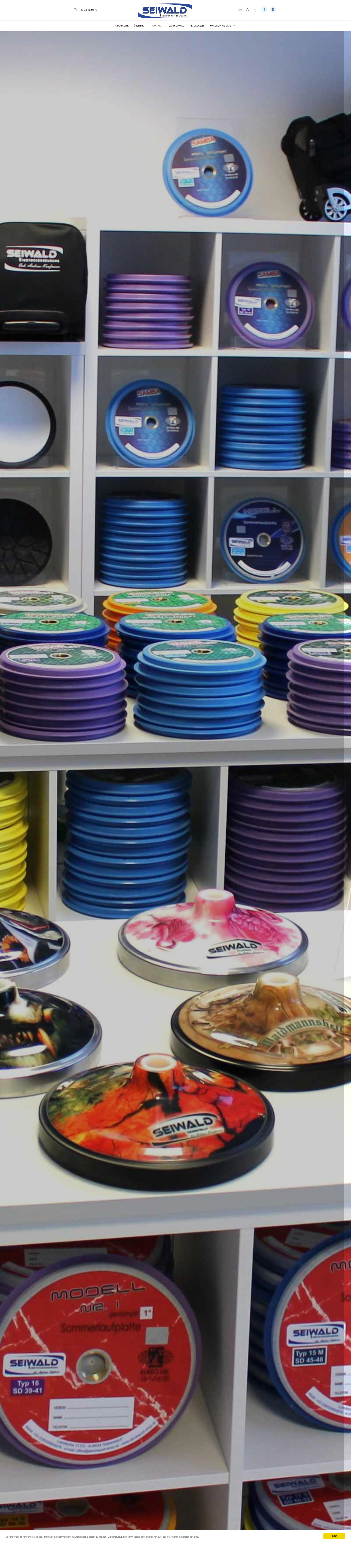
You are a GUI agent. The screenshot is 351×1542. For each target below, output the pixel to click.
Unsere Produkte (221, 25)
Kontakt (157, 25)
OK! (334, 1536)
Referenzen (197, 25)
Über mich (140, 25)
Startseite (122, 25)
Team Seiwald (175, 25)
